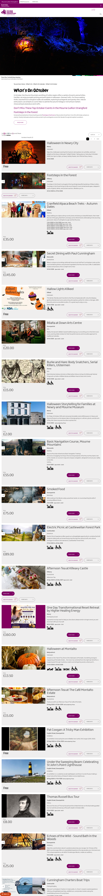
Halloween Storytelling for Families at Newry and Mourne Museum (71, 406)
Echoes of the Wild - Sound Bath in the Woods (72, 838)
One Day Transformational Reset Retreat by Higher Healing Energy (73, 609)
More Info (90, 167)
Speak (5, 894)
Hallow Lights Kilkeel (60, 289)
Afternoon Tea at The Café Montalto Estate (70, 691)
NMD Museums (24, 2)
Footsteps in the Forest (26, 112)
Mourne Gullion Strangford (10, 2)
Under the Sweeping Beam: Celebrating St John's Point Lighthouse (72, 763)
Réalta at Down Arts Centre (64, 323)
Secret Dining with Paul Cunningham (71, 253)
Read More (20, 122)
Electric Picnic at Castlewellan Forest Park (73, 527)
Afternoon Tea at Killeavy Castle (67, 568)
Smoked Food (56, 489)
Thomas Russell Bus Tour (63, 796)
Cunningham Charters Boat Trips (68, 880)
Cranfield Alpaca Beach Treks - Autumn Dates (72, 205)
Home (23, 84)
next (98, 139)
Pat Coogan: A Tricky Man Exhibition (70, 729)
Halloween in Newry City (62, 143)
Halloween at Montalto (62, 649)
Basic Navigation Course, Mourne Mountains (68, 443)
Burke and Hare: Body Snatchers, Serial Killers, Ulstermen (72, 364)
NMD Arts (35, 2)
